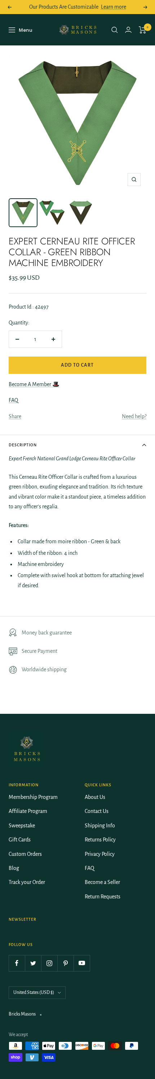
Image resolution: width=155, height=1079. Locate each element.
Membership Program (33, 797)
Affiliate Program (28, 811)
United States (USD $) (33, 992)
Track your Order (27, 882)
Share (15, 416)
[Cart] (142, 30)
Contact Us (96, 811)
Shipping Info (100, 825)
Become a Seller (102, 882)
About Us (95, 797)
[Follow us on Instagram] (49, 963)
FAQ (13, 400)
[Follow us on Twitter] (33, 963)
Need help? (134, 416)
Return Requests (102, 896)
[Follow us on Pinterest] (65, 963)
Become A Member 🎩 (34, 384)
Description (23, 445)
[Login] (128, 30)
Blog (14, 868)
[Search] (114, 30)
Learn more (113, 7)
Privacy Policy (100, 854)
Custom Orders (25, 854)
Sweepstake (22, 825)
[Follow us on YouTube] (82, 963)
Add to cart (77, 365)
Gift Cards (20, 840)
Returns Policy (100, 840)
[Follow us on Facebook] (17, 963)
